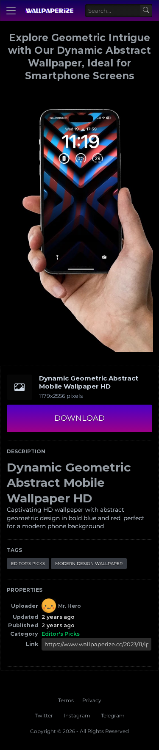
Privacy (91, 700)
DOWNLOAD (79, 418)
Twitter (44, 715)
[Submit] (146, 11)
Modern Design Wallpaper (89, 563)
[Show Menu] (11, 10)
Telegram (113, 715)
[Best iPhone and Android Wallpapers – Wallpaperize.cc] (49, 10)
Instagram (77, 715)
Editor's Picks (28, 563)
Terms (66, 700)
